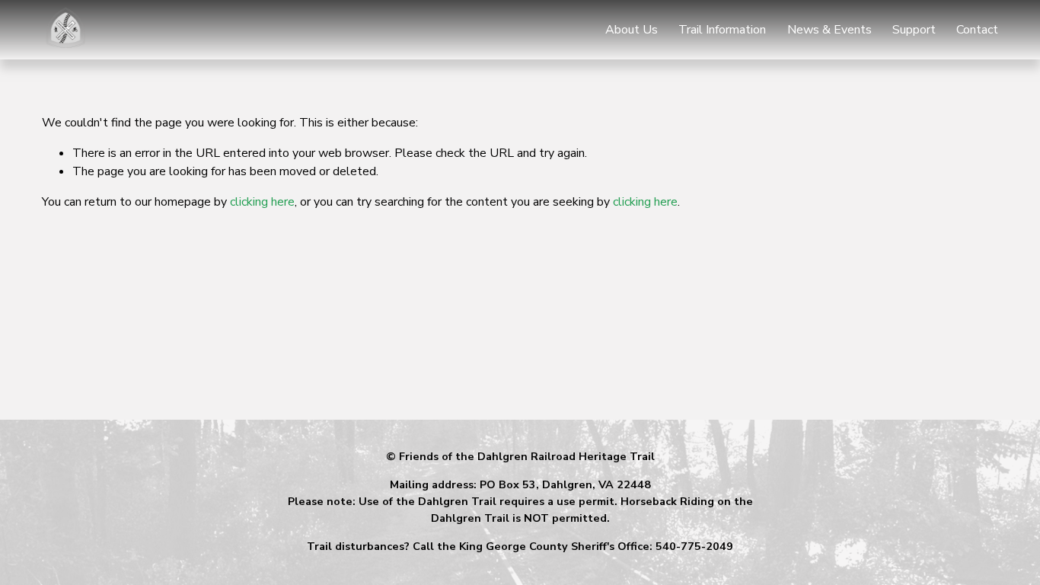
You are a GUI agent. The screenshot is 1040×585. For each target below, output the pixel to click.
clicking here (262, 201)
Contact (977, 29)
